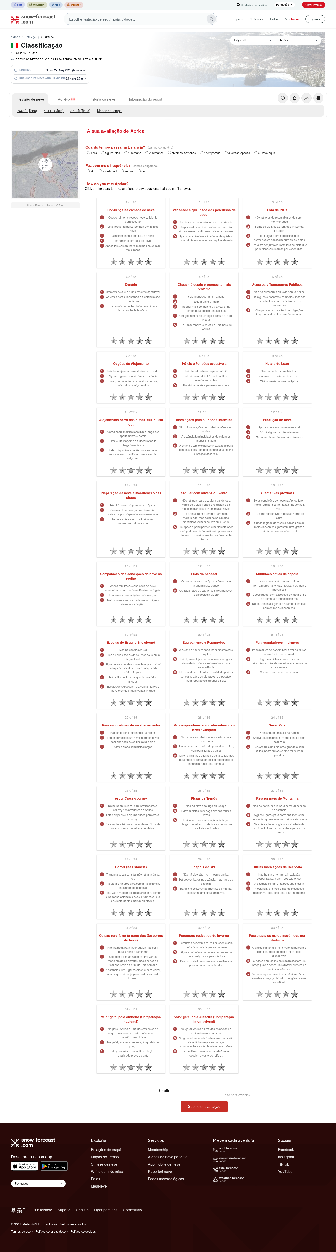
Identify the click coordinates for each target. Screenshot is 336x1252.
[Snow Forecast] (32, 19)
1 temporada (212, 153)
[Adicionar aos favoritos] (283, 98)
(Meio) (54, 110)
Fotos (274, 19)
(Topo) (27, 110)
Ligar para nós (105, 1209)
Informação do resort (145, 99)
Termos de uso (21, 1231)
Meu (292, 19)
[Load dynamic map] (45, 164)
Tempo (235, 19)
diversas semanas (184, 153)
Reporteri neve (160, 1171)
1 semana (134, 153)
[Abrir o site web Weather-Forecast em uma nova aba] (73, 5)
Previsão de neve (30, 99)
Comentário (132, 1209)
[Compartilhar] (306, 98)
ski (92, 171)
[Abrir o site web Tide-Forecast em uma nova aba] (56, 5)
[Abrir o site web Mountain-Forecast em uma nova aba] (37, 5)
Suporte (64, 1209)
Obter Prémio (313, 5)
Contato (82, 1209)
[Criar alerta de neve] (295, 98)
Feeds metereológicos (166, 1178)
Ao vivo (64, 99)
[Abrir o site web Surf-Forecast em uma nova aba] (18, 5)
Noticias (255, 19)
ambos (129, 171)
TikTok (283, 1164)
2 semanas (156, 153)
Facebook (286, 1149)
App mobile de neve (164, 1164)
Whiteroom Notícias (107, 1171)
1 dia (94, 153)
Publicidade (42, 1209)
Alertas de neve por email (168, 1156)
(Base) (80, 110)
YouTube (285, 1171)
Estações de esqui (106, 1149)
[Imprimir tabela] (318, 98)
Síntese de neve (104, 1164)
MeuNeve (99, 1186)
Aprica (49, 37)
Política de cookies (83, 1231)
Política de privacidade (50, 1231)
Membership (158, 1149)
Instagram (286, 1156)
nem (144, 171)
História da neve (102, 99)
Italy (32, 37)
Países (15, 37)
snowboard (109, 171)
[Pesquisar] (211, 19)
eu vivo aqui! (266, 153)
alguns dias (112, 153)
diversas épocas (239, 153)
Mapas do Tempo (105, 1156)
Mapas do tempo (109, 110)
